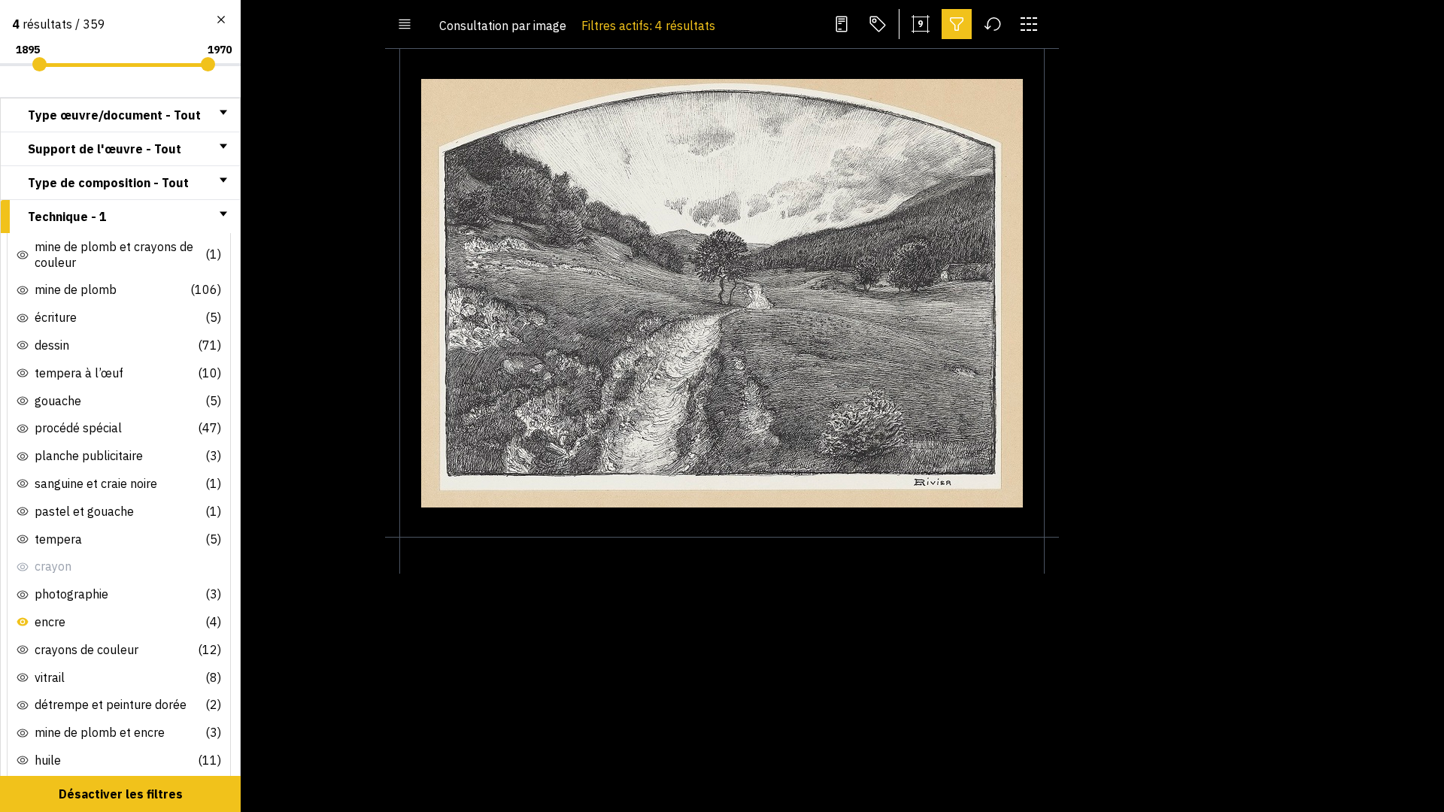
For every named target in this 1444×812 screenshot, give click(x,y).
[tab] (120, 115)
